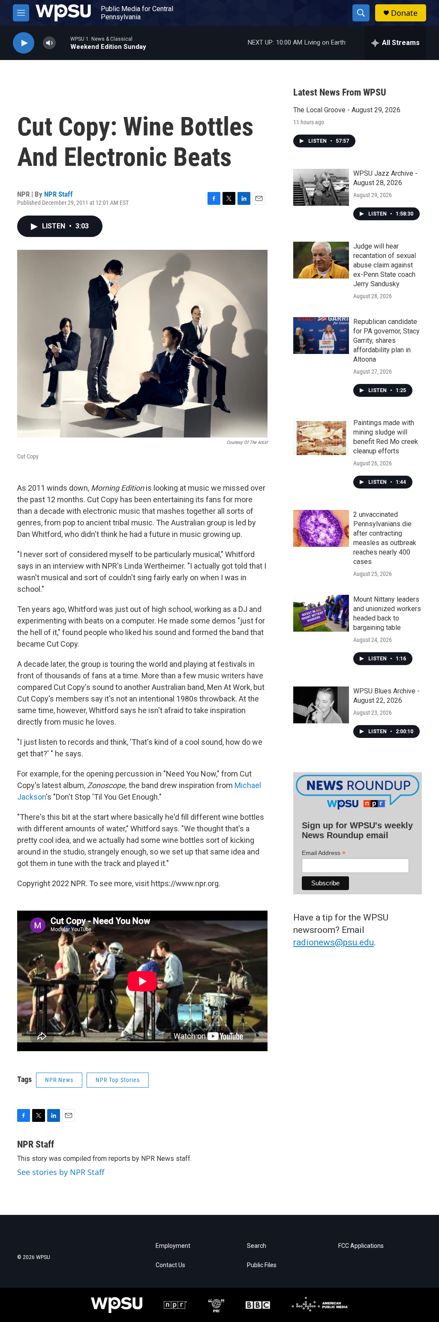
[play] (23, 43)
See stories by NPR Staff (60, 1172)
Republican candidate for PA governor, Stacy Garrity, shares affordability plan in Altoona (386, 340)
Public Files (262, 1265)
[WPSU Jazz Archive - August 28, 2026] (321, 187)
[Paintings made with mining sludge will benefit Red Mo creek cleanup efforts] (321, 436)
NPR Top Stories (118, 1079)
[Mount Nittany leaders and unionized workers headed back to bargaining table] (321, 613)
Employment (173, 1246)
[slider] (63, 42)
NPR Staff (58, 194)
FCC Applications (361, 1246)
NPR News (59, 1079)
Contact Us (170, 1265)
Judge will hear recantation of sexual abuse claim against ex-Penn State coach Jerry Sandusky (384, 265)
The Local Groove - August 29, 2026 (346, 110)
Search (256, 1246)
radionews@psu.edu (333, 942)
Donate (404, 13)
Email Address (324, 853)
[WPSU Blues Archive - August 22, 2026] (321, 704)
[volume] (49, 43)
